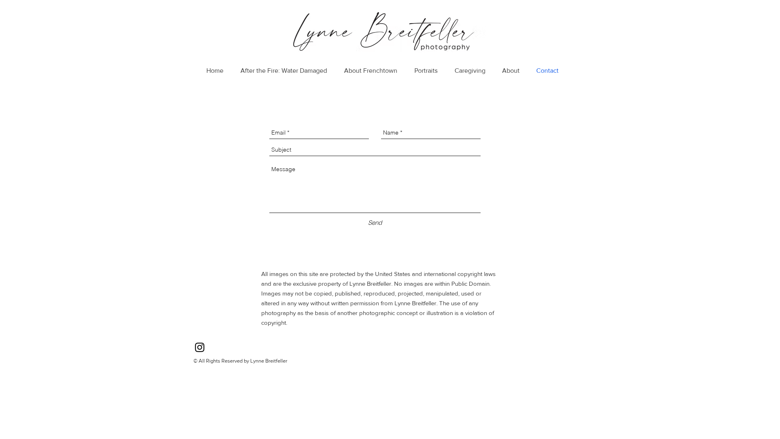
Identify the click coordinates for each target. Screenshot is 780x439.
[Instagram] (199, 347)
